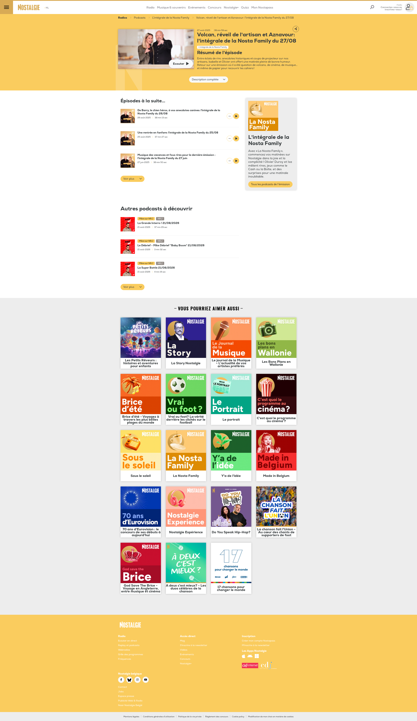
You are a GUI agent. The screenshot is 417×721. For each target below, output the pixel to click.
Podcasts (139, 17)
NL (46, 7)
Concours (214, 7)
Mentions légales (131, 716)
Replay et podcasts (128, 645)
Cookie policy (238, 716)
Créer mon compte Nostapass (258, 640)
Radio (150, 7)
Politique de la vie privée (189, 716)
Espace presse (126, 696)
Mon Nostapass (262, 7)
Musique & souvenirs (171, 7)
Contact (122, 687)
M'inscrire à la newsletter (256, 645)
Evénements (196, 7)
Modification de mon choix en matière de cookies (271, 716)
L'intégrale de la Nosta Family (170, 17)
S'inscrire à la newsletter (193, 645)
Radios (122, 17)
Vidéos (183, 649)
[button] (208, 79)
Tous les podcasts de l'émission (270, 184)
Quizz (245, 7)
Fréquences (124, 659)
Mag (182, 640)
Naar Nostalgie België (130, 705)
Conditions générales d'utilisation (158, 716)
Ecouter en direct (127, 640)
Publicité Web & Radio (130, 700)
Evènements (187, 654)
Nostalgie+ (231, 7)
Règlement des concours (216, 716)
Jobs (121, 691)
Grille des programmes (130, 654)
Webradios (124, 649)
